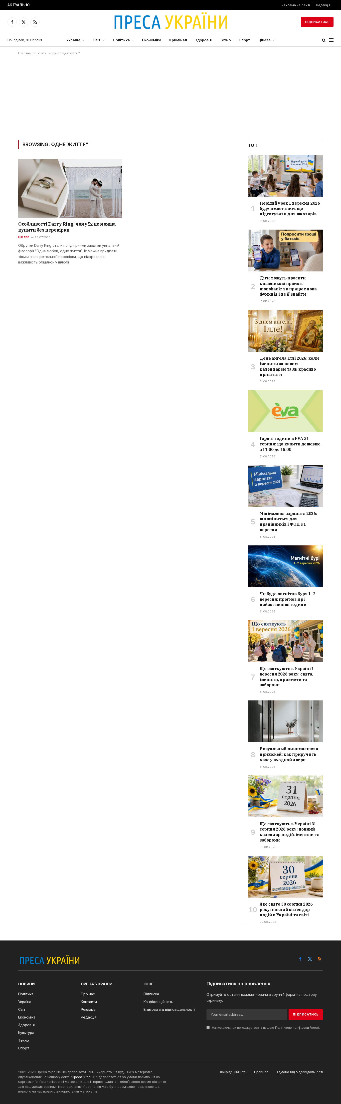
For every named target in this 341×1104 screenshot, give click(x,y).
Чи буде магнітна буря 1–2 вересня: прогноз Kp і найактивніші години (288, 599)
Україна (73, 40)
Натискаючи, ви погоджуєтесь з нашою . (265, 1027)
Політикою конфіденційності (297, 1027)
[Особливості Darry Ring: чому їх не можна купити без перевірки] (70, 188)
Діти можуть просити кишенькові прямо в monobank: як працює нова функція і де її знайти (99, 5)
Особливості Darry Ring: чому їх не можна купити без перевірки (67, 227)
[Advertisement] (170, 97)
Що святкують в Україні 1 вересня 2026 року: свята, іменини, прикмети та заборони (287, 676)
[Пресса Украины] (170, 22)
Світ (97, 40)
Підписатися (317, 22)
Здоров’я (203, 40)
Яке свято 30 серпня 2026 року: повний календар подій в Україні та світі (286, 910)
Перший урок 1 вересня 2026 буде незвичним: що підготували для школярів (290, 209)
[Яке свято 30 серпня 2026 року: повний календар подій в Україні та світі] (285, 877)
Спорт (244, 40)
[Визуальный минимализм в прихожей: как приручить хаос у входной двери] (285, 721)
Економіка (151, 40)
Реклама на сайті (296, 5)
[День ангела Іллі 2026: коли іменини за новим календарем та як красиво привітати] (285, 331)
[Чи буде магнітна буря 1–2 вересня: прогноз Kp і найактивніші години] (285, 566)
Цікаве (264, 40)
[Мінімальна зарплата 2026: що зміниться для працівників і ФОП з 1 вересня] (285, 486)
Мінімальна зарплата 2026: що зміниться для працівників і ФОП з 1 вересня (288, 521)
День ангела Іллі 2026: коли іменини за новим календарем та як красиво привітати (289, 366)
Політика (121, 40)
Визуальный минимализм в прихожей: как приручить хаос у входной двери (289, 754)
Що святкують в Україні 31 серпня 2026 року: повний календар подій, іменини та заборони (290, 832)
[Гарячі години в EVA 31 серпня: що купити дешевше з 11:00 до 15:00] (285, 411)
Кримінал (178, 40)
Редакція (323, 5)
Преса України (83, 1077)
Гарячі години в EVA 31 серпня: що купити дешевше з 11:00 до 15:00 (290, 444)
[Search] (324, 40)
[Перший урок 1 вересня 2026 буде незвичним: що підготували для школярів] (285, 176)
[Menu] (331, 40)
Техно (225, 40)
